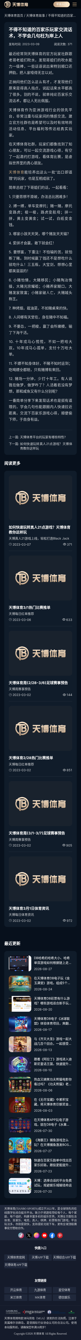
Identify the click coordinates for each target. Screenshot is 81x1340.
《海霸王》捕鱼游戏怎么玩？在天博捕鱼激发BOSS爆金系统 (52, 1142)
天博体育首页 (13, 15)
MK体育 (40, 1297)
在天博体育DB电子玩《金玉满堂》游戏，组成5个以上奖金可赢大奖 (52, 980)
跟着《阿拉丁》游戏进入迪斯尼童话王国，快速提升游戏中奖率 (53, 1061)
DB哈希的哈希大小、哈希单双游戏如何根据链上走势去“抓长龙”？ (53, 960)
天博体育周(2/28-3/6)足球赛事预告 (38, 682)
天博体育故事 (35, 15)
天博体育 (16, 172)
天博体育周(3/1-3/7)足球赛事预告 (37, 833)
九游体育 (40, 1290)
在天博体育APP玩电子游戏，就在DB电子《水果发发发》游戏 (52, 1122)
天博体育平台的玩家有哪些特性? (43, 437)
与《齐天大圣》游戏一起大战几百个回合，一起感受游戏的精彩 (53, 1041)
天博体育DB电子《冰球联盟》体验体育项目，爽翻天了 (53, 1021)
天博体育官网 (16, 1257)
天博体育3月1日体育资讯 (29, 908)
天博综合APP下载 (64, 1257)
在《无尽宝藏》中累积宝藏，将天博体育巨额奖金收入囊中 (53, 1102)
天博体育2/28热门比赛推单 (31, 758)
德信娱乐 (64, 1297)
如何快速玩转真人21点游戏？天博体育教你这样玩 (46, 446)
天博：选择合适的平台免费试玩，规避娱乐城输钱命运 (53, 1182)
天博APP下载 (40, 1257)
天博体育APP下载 (15, 1265)
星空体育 (64, 1290)
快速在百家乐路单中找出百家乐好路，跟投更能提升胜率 (53, 1162)
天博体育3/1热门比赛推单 (29, 607)
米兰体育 (16, 1297)
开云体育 (16, 1290)
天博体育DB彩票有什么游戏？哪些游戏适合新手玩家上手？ (53, 1000)
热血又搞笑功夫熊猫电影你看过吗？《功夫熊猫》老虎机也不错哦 (53, 1081)
